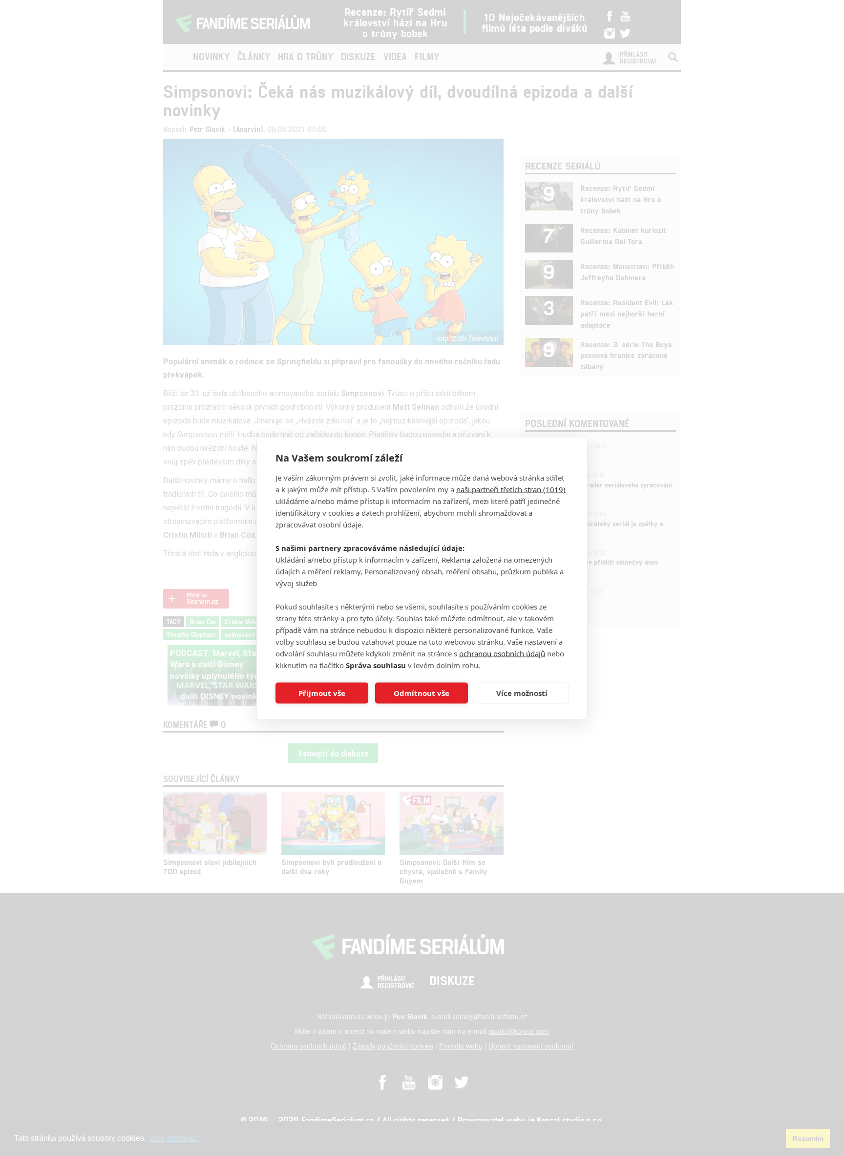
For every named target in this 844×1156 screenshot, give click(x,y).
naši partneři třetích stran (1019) (511, 489)
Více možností (522, 693)
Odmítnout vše (421, 693)
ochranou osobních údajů (502, 653)
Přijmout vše (321, 693)
